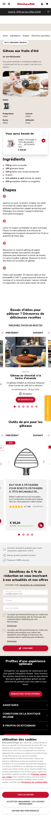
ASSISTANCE (10, 705)
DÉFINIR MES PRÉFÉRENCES (25, 811)
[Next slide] (43, 462)
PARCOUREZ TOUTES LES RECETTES (25, 325)
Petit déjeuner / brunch (15, 42)
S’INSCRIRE (27, 648)
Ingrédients (15, 35)
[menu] (4, 4)
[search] (9, 4)
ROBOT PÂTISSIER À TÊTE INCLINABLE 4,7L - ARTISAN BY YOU (27, 143)
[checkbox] (4, 615)
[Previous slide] (8, 462)
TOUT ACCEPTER (25, 795)
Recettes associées (41, 35)
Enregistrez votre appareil (25, 694)
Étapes (26, 35)
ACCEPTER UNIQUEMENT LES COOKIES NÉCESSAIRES (25, 803)
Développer (12, 626)
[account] (42, 4)
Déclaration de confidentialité (33, 585)
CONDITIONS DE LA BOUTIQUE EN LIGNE (21, 715)
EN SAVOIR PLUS (25, 399)
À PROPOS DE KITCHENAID (19, 725)
